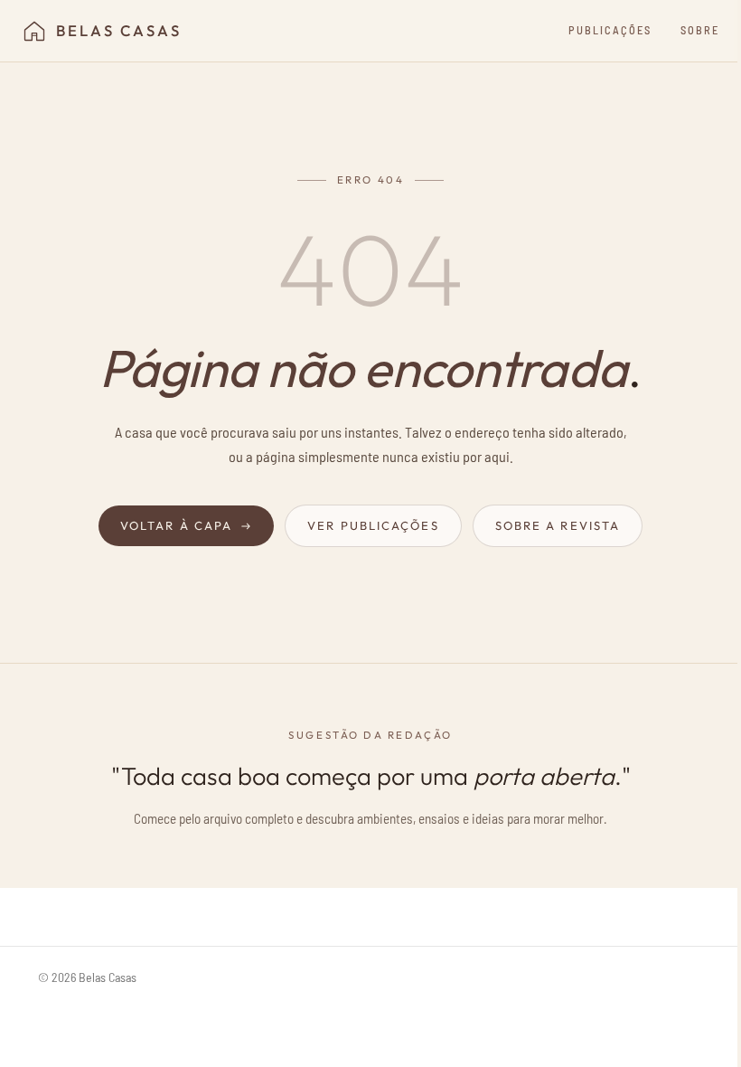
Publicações (610, 30)
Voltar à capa (176, 525)
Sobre (699, 30)
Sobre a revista (558, 525)
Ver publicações (373, 525)
